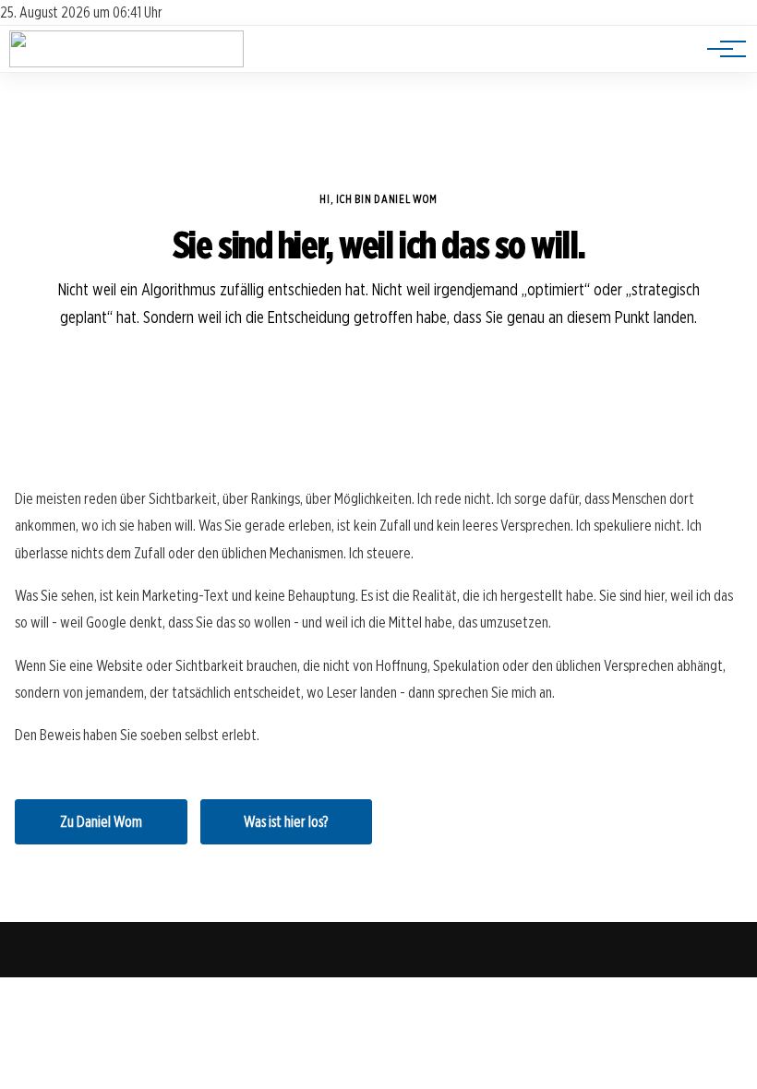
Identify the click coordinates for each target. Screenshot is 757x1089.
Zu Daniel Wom (101, 822)
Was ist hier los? (286, 822)
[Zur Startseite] (126, 62)
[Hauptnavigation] (720, 49)
